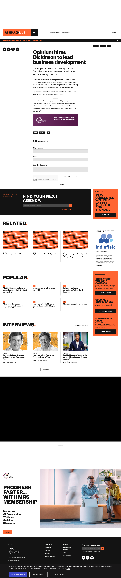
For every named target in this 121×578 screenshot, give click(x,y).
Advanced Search (67, 209)
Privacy (65, 544)
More (81, 325)
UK (48, 132)
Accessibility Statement (67, 548)
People (42, 132)
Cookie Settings (59, 574)
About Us (47, 550)
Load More (45, 369)
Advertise (48, 547)
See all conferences (106, 311)
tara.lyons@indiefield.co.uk (106, 253)
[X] (9, 50)
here (68, 568)
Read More (71, 123)
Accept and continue (17, 574)
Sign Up (105, 215)
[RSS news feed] (13, 50)
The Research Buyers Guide (10, 195)
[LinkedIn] (4, 50)
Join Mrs (47, 553)
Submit (62, 184)
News (35, 132)
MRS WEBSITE (67, 555)
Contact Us (48, 544)
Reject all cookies (38, 574)
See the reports (106, 331)
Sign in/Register (65, 32)
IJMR (64, 552)
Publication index (50, 556)
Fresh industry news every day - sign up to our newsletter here (22, 40)
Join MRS (7, 532)
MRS (58, 32)
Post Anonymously (71, 177)
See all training (106, 292)
